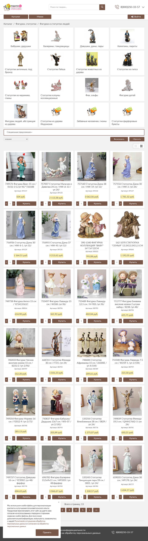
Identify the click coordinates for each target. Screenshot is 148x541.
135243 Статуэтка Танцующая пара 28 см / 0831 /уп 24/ (92, 480)
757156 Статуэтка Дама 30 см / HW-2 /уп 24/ (127, 185)
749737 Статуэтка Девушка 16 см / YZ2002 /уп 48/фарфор (20, 480)
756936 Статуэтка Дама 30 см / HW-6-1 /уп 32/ (20, 244)
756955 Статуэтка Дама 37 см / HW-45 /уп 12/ (56, 244)
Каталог (16, 17)
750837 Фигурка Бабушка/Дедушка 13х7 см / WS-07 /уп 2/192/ (56, 422)
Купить (26, 203)
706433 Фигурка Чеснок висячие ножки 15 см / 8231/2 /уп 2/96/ (21, 363)
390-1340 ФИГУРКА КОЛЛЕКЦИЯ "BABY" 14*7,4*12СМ (91, 246)
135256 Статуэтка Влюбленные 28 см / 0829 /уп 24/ (92, 422)
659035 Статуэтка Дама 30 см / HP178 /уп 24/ (127, 478)
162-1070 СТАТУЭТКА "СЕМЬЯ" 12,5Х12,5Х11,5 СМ (127, 244)
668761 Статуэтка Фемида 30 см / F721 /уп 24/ (56, 361)
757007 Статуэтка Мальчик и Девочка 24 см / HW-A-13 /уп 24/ (56, 187)
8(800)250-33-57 (124, 532)
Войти (137, 17)
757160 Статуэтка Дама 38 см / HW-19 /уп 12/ (91, 185)
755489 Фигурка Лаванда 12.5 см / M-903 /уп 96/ (91, 302)
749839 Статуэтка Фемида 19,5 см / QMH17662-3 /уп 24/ (127, 422)
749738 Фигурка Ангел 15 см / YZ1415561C (20, 302)
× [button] (58, 502)
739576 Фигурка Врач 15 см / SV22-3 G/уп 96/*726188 (20, 185)
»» (96, 510)
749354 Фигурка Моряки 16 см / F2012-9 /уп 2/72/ (20, 420)
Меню (40, 17)
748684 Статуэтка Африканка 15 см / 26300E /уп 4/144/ (92, 363)
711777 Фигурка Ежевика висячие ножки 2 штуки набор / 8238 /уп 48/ (127, 304)
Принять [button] (47, 532)
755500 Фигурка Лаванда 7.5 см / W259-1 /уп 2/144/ (127, 361)
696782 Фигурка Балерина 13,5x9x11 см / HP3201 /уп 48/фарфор (56, 480)
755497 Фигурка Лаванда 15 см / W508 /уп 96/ (56, 302)
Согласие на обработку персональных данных (75, 533)
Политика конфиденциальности (68, 530)
